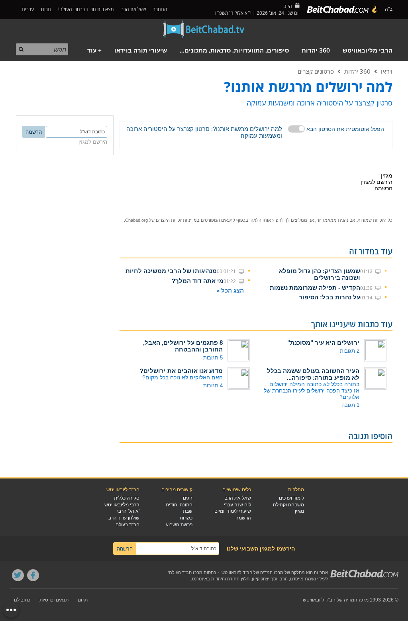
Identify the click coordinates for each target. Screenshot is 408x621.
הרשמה (243, 518)
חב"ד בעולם (127, 524)
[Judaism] (342, 9)
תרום (46, 9)
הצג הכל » (230, 290)
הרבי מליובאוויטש (367, 51)
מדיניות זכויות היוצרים (176, 220)
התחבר (161, 9)
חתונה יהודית (179, 505)
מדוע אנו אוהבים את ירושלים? (181, 370)
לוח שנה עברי (237, 505)
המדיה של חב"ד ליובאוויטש (330, 600)
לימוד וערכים (291, 498)
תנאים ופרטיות (54, 600)
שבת (187, 511)
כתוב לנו (22, 600)
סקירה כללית (126, 498)
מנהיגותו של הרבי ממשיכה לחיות (171, 271)
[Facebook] (33, 575)
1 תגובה (350, 405)
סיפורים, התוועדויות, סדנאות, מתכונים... (234, 51)
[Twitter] (18, 575)
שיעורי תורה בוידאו (140, 51)
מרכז (364, 600)
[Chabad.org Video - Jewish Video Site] (204, 29)
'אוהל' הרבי (128, 511)
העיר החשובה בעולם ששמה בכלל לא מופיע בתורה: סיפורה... (313, 374)
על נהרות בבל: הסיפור (329, 297)
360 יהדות (316, 51)
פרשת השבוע (179, 524)
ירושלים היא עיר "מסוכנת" (323, 342)
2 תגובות (349, 351)
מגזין (299, 511)
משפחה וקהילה (288, 505)
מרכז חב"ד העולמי (185, 572)
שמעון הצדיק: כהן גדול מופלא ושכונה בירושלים (319, 274)
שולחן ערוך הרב (123, 518)
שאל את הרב (133, 9)
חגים (187, 498)
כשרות (186, 518)
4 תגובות (213, 386)
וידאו (386, 71)
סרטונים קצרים (316, 71)
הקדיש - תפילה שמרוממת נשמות (315, 287)
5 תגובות (213, 358)
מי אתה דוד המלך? (198, 280)
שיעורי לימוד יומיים (232, 511)
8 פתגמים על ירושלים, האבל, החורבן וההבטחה (183, 346)
